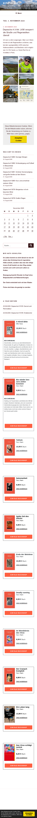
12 (14, 223)
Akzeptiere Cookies (18, 139)
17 (4, 227)
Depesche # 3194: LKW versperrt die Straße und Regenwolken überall (18, 32)
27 (18, 231)
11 (9, 223)
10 (4, 223)
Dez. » (10, 236)
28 (23, 231)
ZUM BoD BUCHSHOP (18, 368)
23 (32, 227)
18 (9, 227)
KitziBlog (10, 3)
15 (28, 223)
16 (32, 223)
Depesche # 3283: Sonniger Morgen (15, 157)
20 (18, 227)
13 (18, 223)
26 (14, 231)
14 (23, 223)
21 (23, 227)
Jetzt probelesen (21, 332)
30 (32, 231)
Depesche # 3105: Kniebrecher (21, 313)
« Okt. (5, 236)
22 (28, 227)
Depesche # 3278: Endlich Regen (14, 198)
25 (9, 231)
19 (14, 227)
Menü (20, 13)
